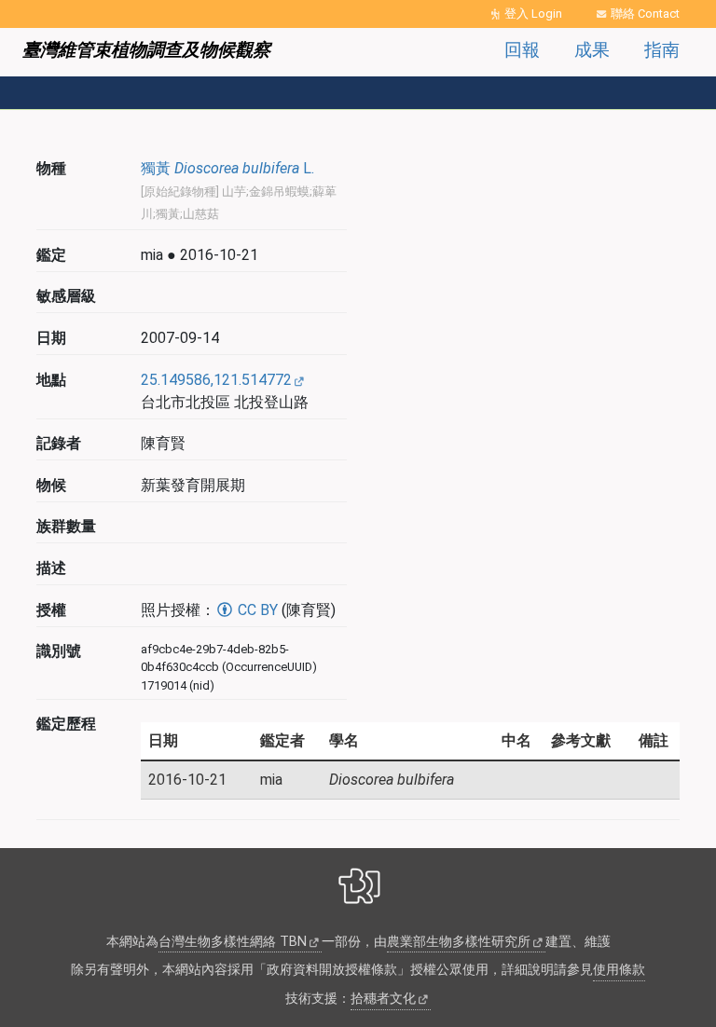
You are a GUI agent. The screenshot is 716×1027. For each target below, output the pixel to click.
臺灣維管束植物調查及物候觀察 (146, 50)
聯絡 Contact (645, 14)
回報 (522, 50)
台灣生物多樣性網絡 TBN (232, 942)
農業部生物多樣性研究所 (458, 942)
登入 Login (533, 14)
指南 (662, 50)
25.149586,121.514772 (216, 380)
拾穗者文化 (383, 998)
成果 (592, 50)
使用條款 (619, 970)
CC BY (256, 610)
